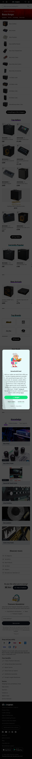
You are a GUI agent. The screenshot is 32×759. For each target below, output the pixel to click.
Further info (21, 401)
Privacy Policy (18, 406)
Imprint (12, 406)
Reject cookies (11, 401)
